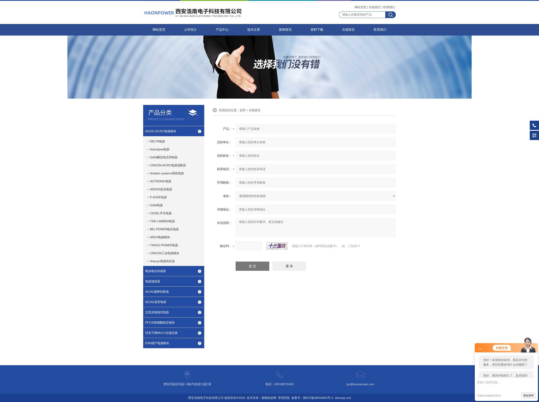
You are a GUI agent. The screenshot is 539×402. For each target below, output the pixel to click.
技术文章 (253, 29)
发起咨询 (528, 395)
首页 (242, 110)
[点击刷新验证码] (277, 246)
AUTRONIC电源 (160, 181)
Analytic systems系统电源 (167, 173)
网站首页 (360, 7)
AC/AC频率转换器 (157, 291)
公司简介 (190, 29)
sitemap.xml (343, 397)
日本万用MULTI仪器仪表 (161, 333)
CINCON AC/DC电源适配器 (168, 165)
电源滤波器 (152, 281)
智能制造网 (268, 397)
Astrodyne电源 (159, 149)
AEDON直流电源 (161, 189)
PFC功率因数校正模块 (160, 322)
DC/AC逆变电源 (155, 302)
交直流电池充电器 (157, 312)
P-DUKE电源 (158, 197)
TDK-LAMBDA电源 (162, 221)
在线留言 (375, 7)
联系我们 (389, 7)
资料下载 (317, 29)
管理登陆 (284, 397)
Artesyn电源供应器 (162, 261)
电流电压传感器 (155, 271)
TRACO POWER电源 (164, 245)
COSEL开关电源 (161, 213)
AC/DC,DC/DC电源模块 (160, 131)
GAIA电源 (156, 205)
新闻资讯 (285, 29)
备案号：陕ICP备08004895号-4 (312, 397)
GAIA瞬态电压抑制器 (163, 157)
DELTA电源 (157, 141)
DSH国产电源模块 (157, 343)
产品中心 (222, 29)
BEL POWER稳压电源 (164, 229)
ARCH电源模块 (160, 237)
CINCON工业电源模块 (164, 253)
